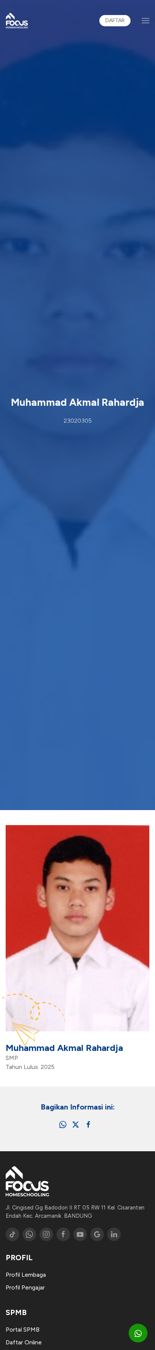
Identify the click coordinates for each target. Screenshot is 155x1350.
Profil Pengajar (25, 1287)
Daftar (115, 20)
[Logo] (17, 20)
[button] (145, 21)
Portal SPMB (23, 1329)
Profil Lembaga (26, 1274)
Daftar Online (24, 1342)
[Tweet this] (75, 1124)
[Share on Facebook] (88, 1124)
